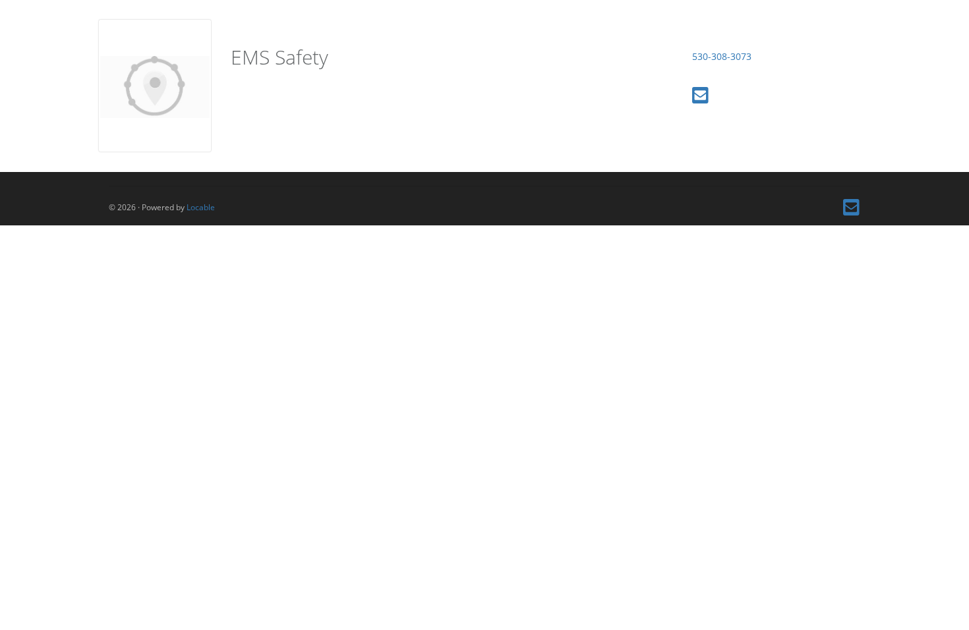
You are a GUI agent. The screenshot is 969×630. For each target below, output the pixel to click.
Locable (201, 207)
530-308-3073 (721, 56)
